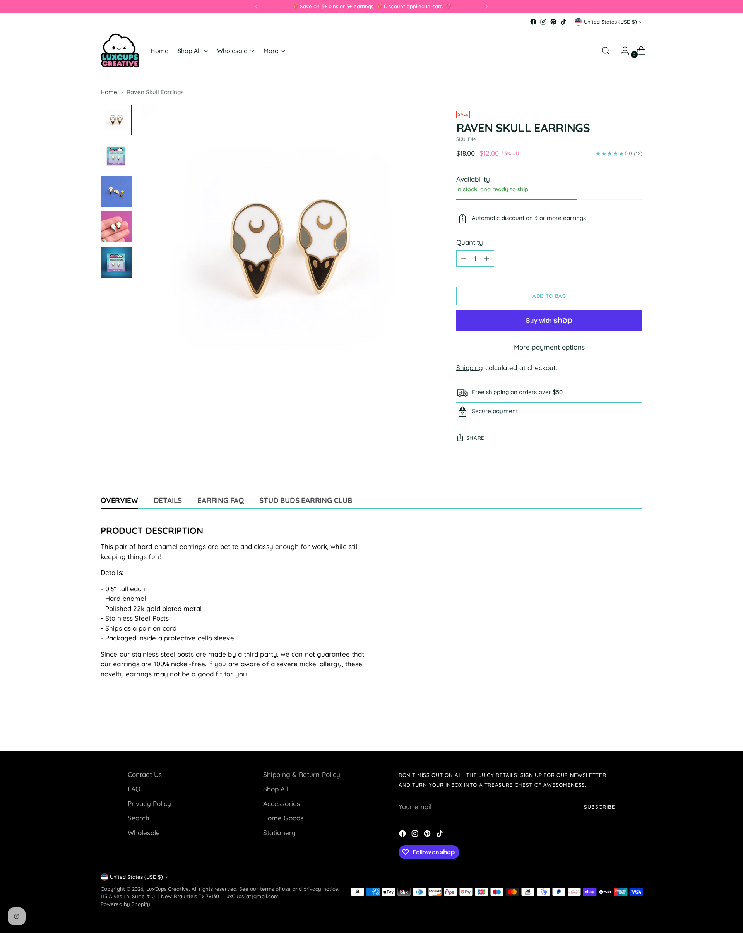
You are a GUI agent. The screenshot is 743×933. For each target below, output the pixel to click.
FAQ (134, 789)
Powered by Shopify (126, 904)
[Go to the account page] (622, 50)
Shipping (469, 368)
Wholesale (144, 832)
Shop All (275, 789)
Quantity (469, 242)
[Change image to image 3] (116, 191)
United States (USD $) (610, 22)
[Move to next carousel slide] (635, 724)
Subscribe (599, 807)
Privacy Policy (149, 803)
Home (109, 92)
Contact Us (145, 774)
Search (139, 818)
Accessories (281, 803)
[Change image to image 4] (116, 226)
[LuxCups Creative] (120, 50)
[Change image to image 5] (116, 262)
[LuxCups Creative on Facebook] (533, 21)
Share (475, 438)
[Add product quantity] (487, 258)
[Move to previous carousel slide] (618, 724)
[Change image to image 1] (116, 120)
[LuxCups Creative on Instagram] (543, 21)
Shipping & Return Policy (301, 774)
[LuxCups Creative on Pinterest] (553, 21)
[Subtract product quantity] (464, 258)
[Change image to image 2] (116, 155)
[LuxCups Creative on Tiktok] (563, 21)
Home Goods (283, 818)
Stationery (279, 832)
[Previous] (256, 6)
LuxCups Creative (167, 889)
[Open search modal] (605, 50)
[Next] (486, 6)
